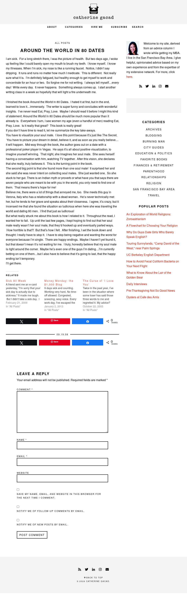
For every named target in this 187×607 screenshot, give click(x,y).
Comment (25, 389)
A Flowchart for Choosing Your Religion (152, 225)
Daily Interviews (136, 284)
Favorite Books (153, 159)
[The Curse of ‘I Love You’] (102, 295)
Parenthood (154, 171)
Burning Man (154, 141)
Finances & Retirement (154, 165)
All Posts (62, 42)
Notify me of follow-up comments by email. (51, 510)
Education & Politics (153, 153)
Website (23, 472)
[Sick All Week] (25, 293)
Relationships (153, 177)
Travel (154, 195)
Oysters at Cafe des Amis (142, 297)
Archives (154, 129)
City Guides (154, 147)
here (129, 77)
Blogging (154, 135)
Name (22, 439)
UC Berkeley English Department (147, 255)
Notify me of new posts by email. (42, 524)
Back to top (94, 577)
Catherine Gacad (93, 12)
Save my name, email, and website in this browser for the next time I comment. (59, 495)
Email (22, 456)
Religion (153, 183)
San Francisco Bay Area (154, 189)
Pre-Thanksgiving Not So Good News (150, 290)
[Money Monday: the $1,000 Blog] (63, 295)
